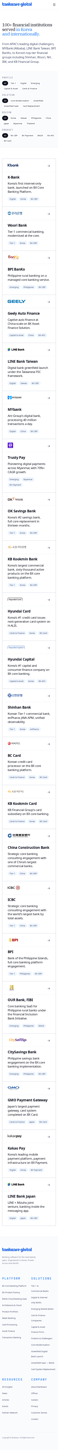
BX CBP (14, 135)
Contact (34, 1419)
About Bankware (39, 1386)
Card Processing (9, 1324)
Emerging (35, 83)
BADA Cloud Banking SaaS (14, 1298)
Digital (23, 83)
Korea (13, 118)
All (5, 83)
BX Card (7, 140)
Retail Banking (9, 1318)
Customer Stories (39, 1412)
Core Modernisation (40, 1344)
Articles (5, 1399)
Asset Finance (8, 1331)
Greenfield (38, 100)
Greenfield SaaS (11, 106)
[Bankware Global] (17, 1250)
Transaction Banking (11, 1337)
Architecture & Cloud (11, 1305)
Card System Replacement (43, 1369)
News (4, 1393)
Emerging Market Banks (42, 1308)
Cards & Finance (29, 88)
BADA (40, 135)
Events (5, 1406)
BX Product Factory (11, 1292)
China (48, 118)
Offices (34, 1393)
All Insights (7, 1386)
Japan (6, 123)
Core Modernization (20, 100)
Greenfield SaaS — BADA (42, 1362)
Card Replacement (31, 106)
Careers (34, 1399)
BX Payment (27, 135)
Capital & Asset (11, 88)
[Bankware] (17, 4)
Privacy (34, 1406)
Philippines (36, 118)
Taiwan (23, 118)
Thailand (31, 123)
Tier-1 (13, 83)
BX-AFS (50, 135)
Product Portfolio (10, 1311)
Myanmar (17, 123)
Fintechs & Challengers (41, 1338)
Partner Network (10, 1412)
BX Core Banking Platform (14, 1285)
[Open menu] (54, 4)
